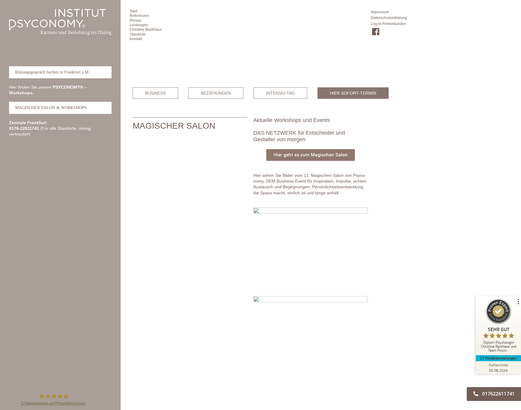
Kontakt (136, 39)
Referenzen (139, 16)
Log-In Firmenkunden (388, 24)
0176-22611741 (24, 128)
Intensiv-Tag (280, 93)
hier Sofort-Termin (353, 93)
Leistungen (139, 25)
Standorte (138, 34)
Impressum (380, 12)
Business (155, 93)
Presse (135, 20)
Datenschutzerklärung (389, 18)
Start (133, 11)
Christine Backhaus (146, 29)
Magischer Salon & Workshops (51, 107)
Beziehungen (216, 93)
